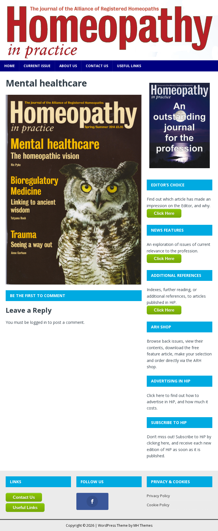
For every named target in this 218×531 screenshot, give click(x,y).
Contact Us (97, 65)
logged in (38, 322)
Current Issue (37, 65)
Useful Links (129, 65)
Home (9, 65)
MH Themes (142, 525)
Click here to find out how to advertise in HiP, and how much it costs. (177, 402)
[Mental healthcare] (74, 281)
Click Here (164, 213)
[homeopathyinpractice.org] (109, 57)
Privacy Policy (158, 495)
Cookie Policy (158, 504)
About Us (68, 65)
